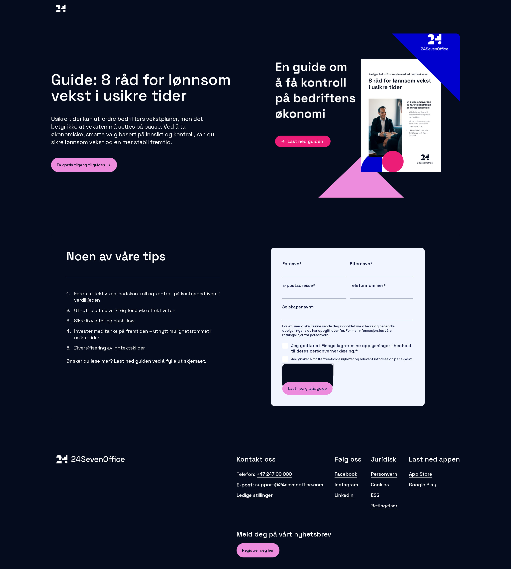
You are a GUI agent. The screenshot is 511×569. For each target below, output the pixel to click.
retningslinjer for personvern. (305, 335)
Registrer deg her (258, 550)
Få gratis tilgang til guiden (81, 164)
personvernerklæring (332, 351)
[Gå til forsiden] (60, 15)
